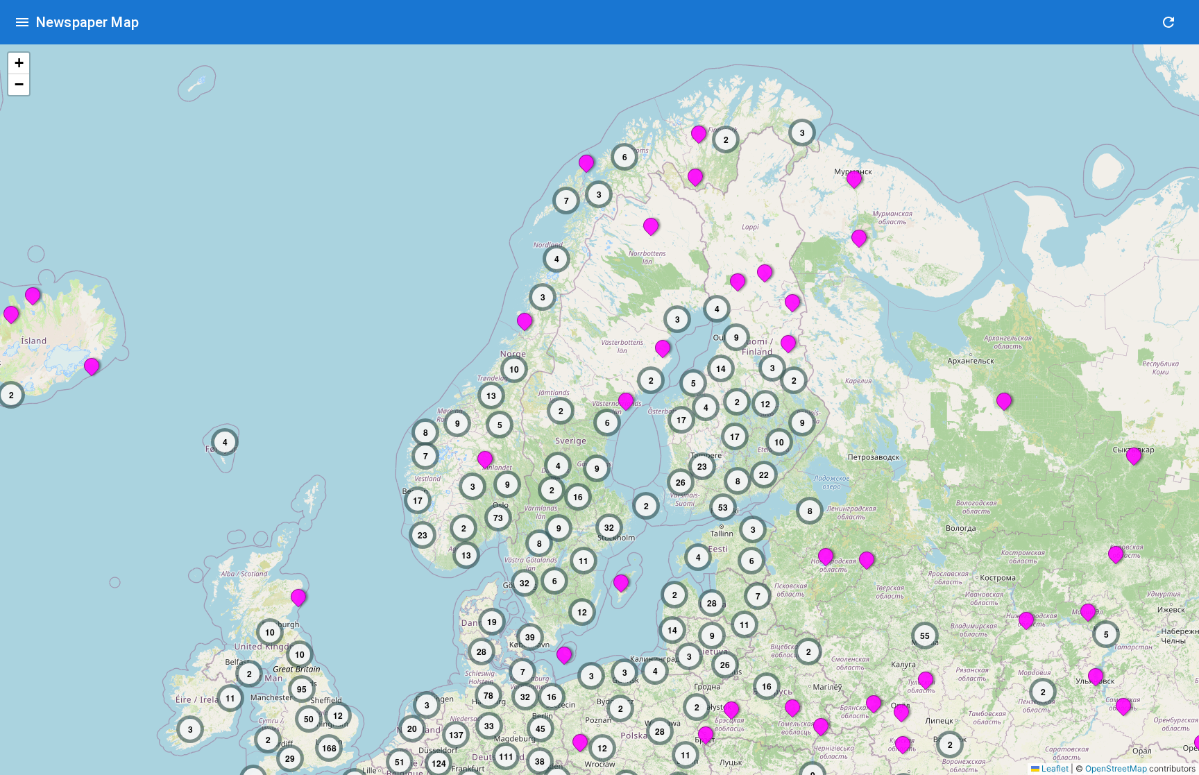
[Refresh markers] (1168, 22)
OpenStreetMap (1116, 768)
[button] (858, 237)
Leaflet (1054, 768)
